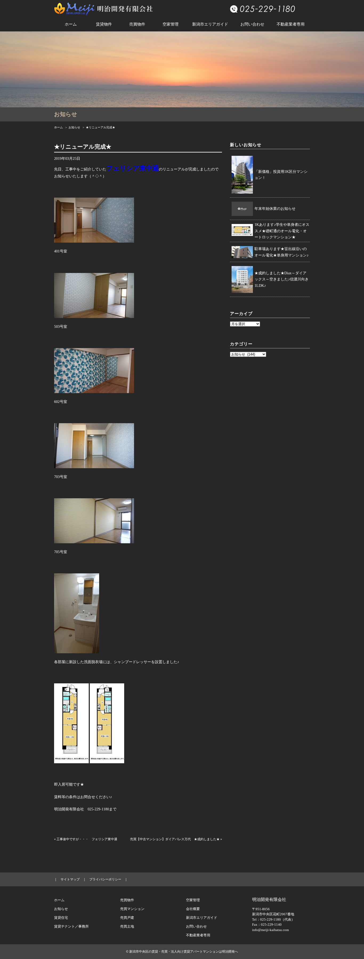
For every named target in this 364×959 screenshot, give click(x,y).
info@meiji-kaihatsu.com (270, 930)
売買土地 (127, 926)
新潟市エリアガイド (210, 24)
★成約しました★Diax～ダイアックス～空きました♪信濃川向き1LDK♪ (281, 279)
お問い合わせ (252, 24)
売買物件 (137, 24)
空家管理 (171, 24)
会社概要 (193, 909)
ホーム (71, 24)
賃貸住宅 (61, 918)
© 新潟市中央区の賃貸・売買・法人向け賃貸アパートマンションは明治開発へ (182, 951)
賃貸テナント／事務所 (71, 926)
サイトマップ (70, 879)
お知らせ (74, 127)
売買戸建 (127, 918)
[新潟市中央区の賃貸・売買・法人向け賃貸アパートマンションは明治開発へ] (103, 7)
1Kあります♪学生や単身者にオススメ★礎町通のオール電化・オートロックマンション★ (281, 231)
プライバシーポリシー (105, 879)
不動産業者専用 (291, 24)
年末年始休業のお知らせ (275, 209)
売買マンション (132, 909)
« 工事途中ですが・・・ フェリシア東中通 (85, 839)
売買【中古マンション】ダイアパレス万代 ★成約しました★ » (176, 839)
